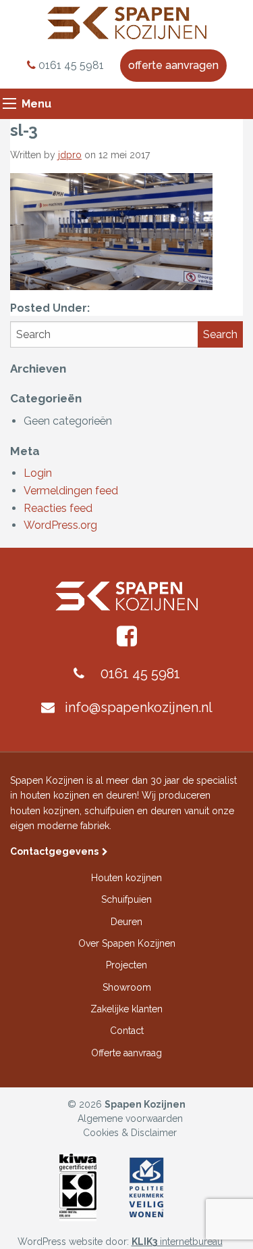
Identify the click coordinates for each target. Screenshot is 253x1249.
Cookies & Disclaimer (130, 1132)
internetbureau (177, 1241)
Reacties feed (58, 508)
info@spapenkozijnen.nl (139, 707)
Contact (127, 1030)
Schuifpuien (126, 899)
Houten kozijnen (126, 877)
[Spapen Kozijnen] (126, 22)
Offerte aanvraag (126, 1052)
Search (220, 334)
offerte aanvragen (173, 65)
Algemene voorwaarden (130, 1118)
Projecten (126, 965)
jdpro (70, 154)
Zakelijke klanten (126, 1009)
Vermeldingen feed (71, 490)
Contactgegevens (54, 851)
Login (38, 473)
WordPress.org (60, 525)
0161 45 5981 (70, 65)
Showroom (127, 987)
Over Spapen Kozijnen (126, 943)
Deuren (126, 921)
